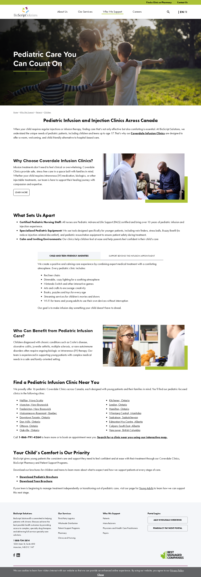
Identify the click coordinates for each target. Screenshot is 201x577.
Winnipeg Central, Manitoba (125, 413)
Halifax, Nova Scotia (31, 400)
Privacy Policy (176, 570)
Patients (39, 112)
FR (186, 12)
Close (100, 575)
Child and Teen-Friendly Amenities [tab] (69, 255)
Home (15, 112)
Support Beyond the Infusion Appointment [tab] (132, 255)
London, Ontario (118, 404)
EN (182, 12)
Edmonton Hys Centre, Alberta (126, 421)
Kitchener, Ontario (119, 400)
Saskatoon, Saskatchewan (123, 417)
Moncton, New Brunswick (34, 404)
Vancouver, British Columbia (124, 430)
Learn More (21, 192)
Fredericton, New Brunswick (35, 409)
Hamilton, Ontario (119, 409)
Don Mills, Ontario (30, 421)
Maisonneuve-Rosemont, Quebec (38, 413)
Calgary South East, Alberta (124, 426)
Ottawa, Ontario (29, 426)
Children (47, 112)
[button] (62, 11)
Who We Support (27, 112)
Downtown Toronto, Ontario (35, 417)
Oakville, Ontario (29, 430)
